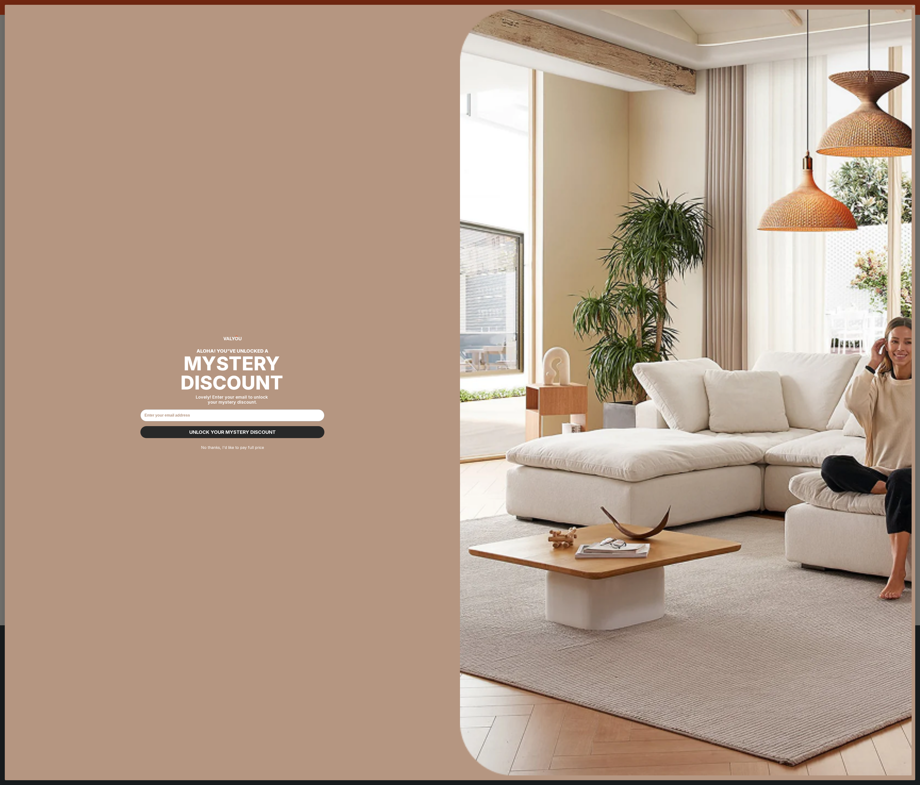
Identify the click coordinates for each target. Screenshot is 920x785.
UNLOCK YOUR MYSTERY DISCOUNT (232, 432)
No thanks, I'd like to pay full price (232, 447)
